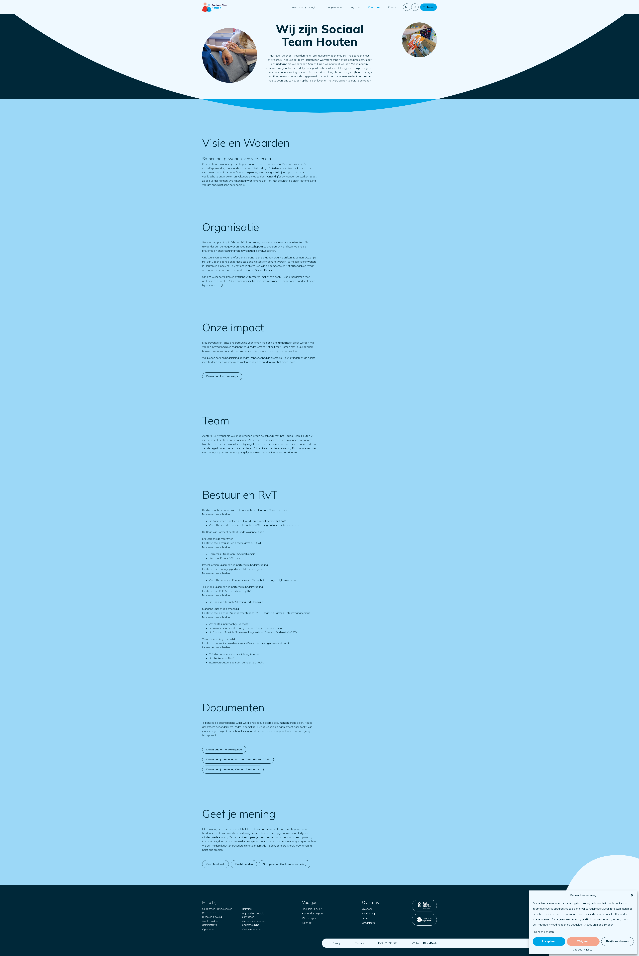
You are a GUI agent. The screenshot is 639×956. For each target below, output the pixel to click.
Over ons (374, 7)
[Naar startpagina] (215, 7)
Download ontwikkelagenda (224, 749)
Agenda (355, 7)
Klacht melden (244, 864)
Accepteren (549, 941)
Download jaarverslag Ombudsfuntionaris (232, 769)
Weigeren (583, 941)
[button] (632, 895)
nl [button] (406, 7)
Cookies (577, 949)
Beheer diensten (544, 931)
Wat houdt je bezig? (304, 7)
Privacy (588, 949)
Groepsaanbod (334, 7)
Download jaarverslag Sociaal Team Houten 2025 (238, 759)
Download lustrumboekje (222, 376)
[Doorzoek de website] (415, 7)
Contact (393, 7)
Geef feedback (215, 864)
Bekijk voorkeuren (617, 941)
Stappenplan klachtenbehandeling (284, 864)
